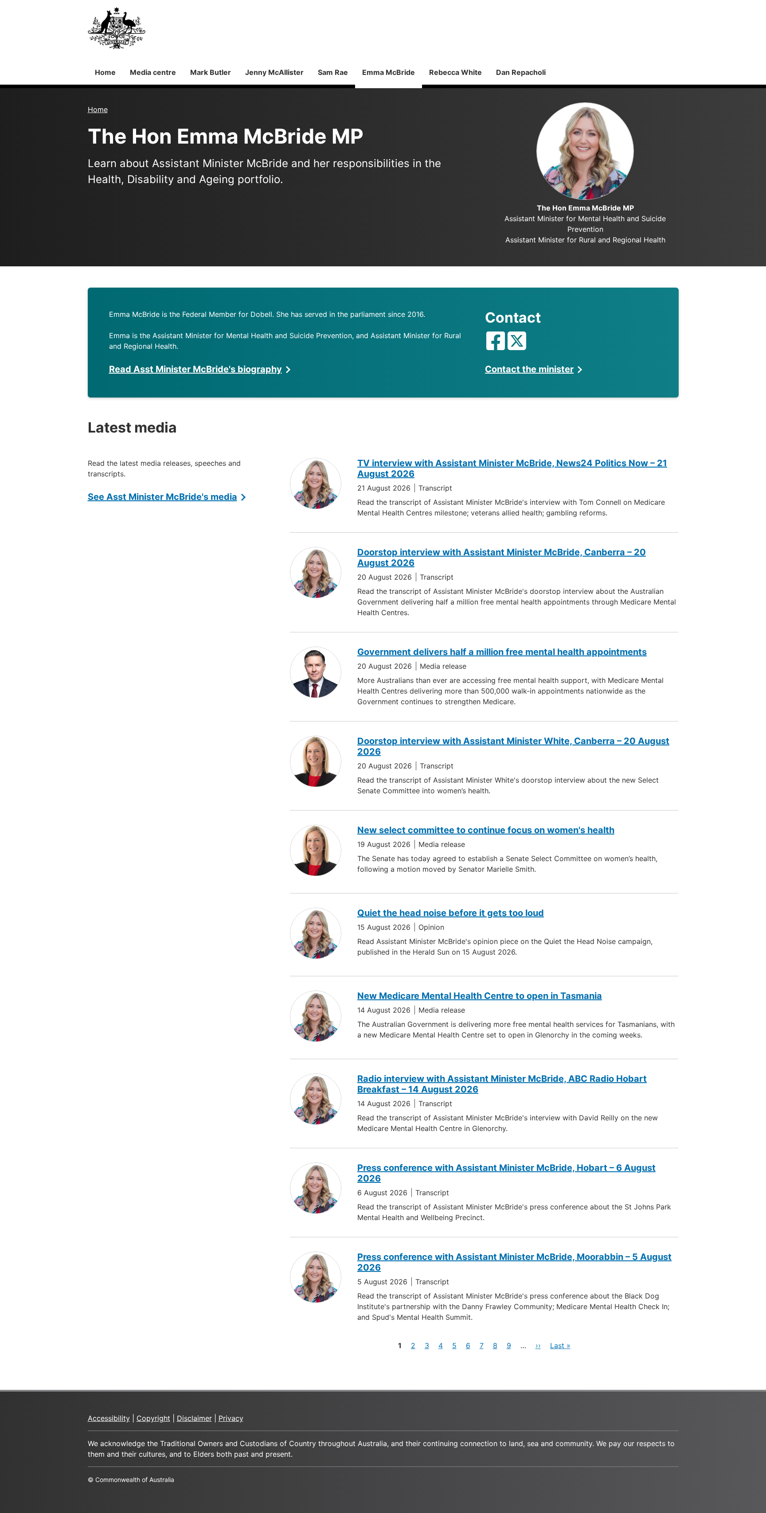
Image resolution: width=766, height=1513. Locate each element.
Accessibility (109, 1418)
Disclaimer (194, 1418)
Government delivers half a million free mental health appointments (502, 652)
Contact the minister (529, 369)
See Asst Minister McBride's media (162, 496)
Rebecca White (455, 72)
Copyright (153, 1418)
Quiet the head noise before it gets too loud (450, 913)
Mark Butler (210, 72)
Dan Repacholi (521, 72)
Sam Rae (333, 72)
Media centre (153, 72)
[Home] (116, 28)
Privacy (231, 1418)
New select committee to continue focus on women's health (485, 830)
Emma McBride (388, 72)
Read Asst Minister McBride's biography (195, 369)
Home (105, 72)
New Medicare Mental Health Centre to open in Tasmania (479, 995)
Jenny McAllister (274, 72)
